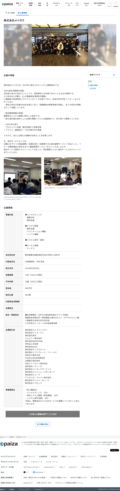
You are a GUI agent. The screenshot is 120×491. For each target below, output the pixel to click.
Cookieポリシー (39, 489)
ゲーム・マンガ (68, 4)
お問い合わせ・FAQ (44, 483)
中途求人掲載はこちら (58, 477)
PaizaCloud (86, 467)
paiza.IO (72, 467)
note (61, 467)
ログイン (110, 6)
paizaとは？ (86, 4)
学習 (47, 4)
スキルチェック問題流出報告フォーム (69, 483)
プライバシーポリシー (24, 489)
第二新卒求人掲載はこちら (101, 477)
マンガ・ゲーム (52, 462)
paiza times (48, 467)
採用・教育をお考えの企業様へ (35, 477)
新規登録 (115, 6)
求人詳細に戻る (42, 424)
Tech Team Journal (31, 467)
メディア (77, 4)
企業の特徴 (93, 85)
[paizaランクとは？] (114, 74)
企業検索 (103, 456)
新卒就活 (39, 4)
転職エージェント (68, 456)
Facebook (39, 472)
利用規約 (11, 489)
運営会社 (2, 489)
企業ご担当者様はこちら (99, 4)
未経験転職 (30, 4)
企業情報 (92, 88)
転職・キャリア (19, 4)
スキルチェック (56, 4)
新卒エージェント (87, 456)
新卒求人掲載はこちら (79, 477)
